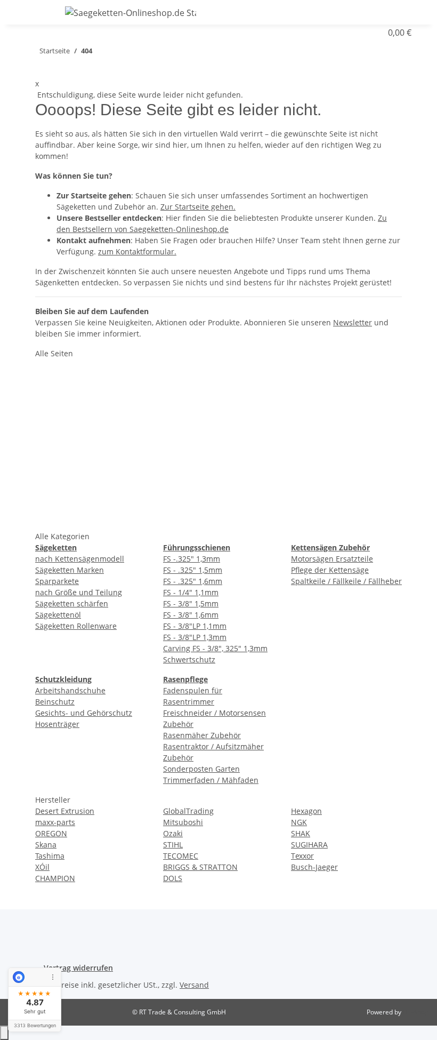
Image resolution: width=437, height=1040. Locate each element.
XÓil (42, 867)
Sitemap (318, 420)
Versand (194, 985)
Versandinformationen (220, 469)
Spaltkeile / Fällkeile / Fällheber (346, 581)
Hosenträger (57, 724)
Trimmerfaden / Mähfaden (210, 780)
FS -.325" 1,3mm (191, 559)
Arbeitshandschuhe (70, 690)
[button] (394, 11)
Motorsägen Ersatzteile (332, 559)
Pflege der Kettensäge (330, 570)
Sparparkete (57, 581)
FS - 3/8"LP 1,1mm (194, 626)
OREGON (51, 833)
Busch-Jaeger (314, 867)
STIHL (173, 844)
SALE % (61, 518)
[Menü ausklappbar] (30, 12)
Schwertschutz (189, 659)
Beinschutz (55, 702)
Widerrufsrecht (332, 469)
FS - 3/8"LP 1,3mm (194, 637)
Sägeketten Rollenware (76, 626)
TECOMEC (180, 856)
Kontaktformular (208, 371)
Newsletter (352, 322)
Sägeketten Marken (69, 570)
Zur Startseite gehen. (198, 207)
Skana (45, 844)
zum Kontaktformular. (137, 251)
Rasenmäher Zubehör (202, 735)
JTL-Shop (415, 1012)
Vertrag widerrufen (78, 968)
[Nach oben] (4, 1033)
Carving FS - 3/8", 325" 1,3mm (215, 648)
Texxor (302, 856)
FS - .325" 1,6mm (192, 581)
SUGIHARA (309, 844)
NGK (299, 822)
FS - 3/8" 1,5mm (190, 603)
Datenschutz (327, 371)
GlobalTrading (188, 811)
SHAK (300, 833)
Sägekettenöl (58, 615)
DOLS (172, 878)
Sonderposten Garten (201, 769)
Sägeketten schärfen (71, 603)
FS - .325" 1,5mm (192, 570)
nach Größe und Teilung (78, 592)
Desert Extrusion (64, 811)
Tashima (49, 856)
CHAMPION (55, 878)
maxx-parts (55, 822)
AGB (311, 396)
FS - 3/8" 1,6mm (190, 615)
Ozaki (173, 833)
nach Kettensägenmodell (79, 559)
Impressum (325, 445)
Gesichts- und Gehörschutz (83, 713)
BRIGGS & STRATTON (200, 867)
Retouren (193, 420)
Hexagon (306, 811)
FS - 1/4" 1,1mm (190, 592)
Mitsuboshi (183, 822)
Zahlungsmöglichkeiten (221, 445)
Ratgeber (192, 396)
